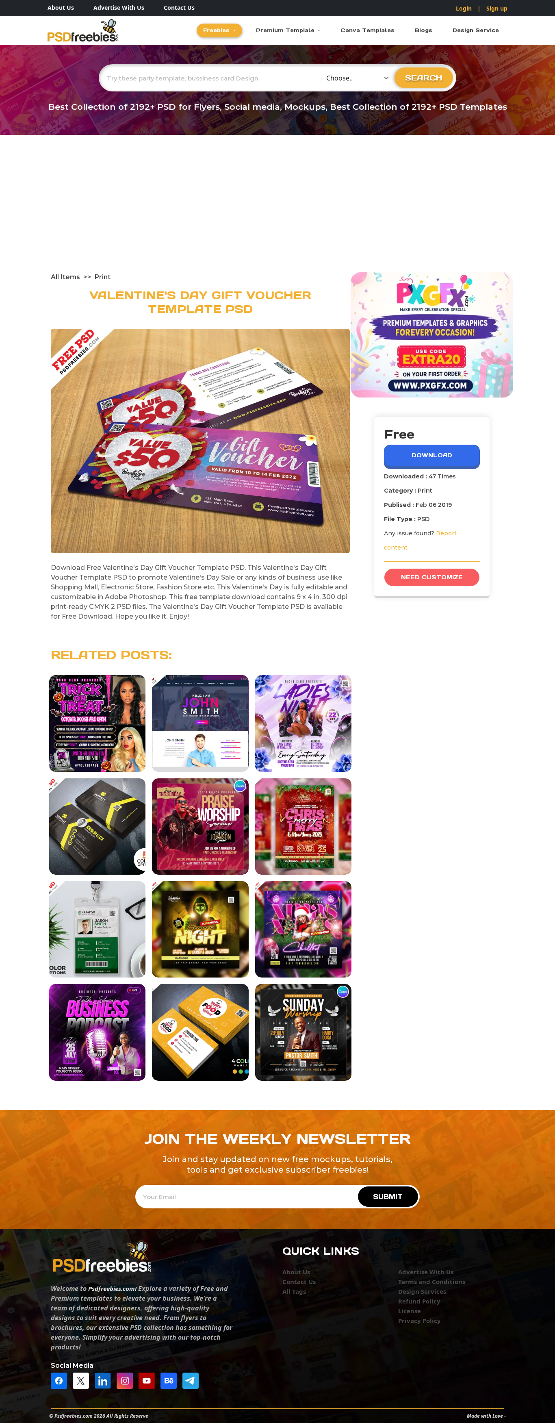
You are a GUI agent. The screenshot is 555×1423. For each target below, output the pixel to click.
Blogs (423, 30)
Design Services (422, 1291)
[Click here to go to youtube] (149, 1380)
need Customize (432, 577)
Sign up (496, 8)
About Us (61, 7)
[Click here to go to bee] (170, 1380)
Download (432, 455)
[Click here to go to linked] (105, 1380)
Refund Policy (419, 1301)
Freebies (217, 30)
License (409, 1311)
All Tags (294, 1291)
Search (423, 78)
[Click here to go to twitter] (83, 1380)
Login (464, 8)
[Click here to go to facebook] (61, 1380)
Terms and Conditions (431, 1281)
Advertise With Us (118, 7)
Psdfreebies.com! (112, 1288)
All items (65, 277)
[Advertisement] (277, 211)
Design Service (476, 30)
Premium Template (286, 30)
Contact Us (179, 7)
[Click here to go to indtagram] (127, 1380)
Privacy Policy (419, 1321)
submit (388, 1197)
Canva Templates (367, 30)
